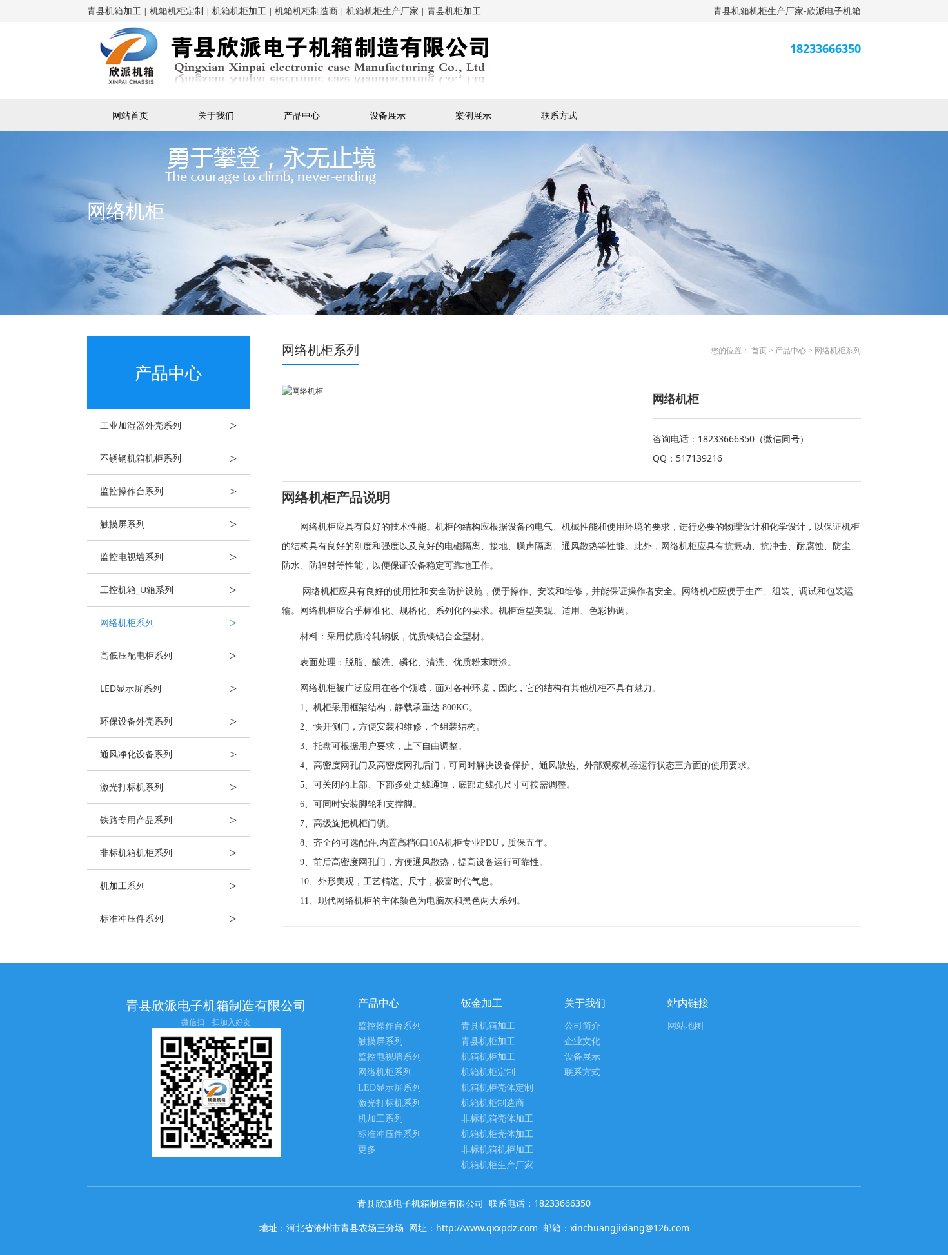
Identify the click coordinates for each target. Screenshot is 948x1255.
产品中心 (302, 115)
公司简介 (582, 1026)
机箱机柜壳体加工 (497, 1134)
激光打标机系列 (168, 787)
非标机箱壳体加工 (497, 1119)
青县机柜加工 (454, 11)
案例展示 (473, 115)
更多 (367, 1149)
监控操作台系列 (168, 491)
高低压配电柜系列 (168, 655)
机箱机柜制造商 (306, 11)
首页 (759, 350)
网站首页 (130, 115)
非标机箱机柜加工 (497, 1149)
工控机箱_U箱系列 (168, 590)
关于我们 (216, 115)
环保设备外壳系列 (168, 721)
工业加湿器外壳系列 (168, 425)
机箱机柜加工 (239, 11)
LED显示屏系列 (168, 688)
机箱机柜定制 (177, 11)
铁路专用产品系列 (168, 820)
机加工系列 (168, 886)
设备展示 (388, 115)
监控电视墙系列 (168, 557)
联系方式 (559, 115)
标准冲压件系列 (168, 918)
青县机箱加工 (114, 11)
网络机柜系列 (168, 623)
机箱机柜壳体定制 (497, 1088)
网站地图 (685, 1026)
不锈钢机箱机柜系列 (168, 458)
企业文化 (582, 1041)
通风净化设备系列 (168, 754)
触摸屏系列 (168, 524)
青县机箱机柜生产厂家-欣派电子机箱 (787, 11)
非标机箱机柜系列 (168, 853)
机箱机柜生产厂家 (382, 11)
